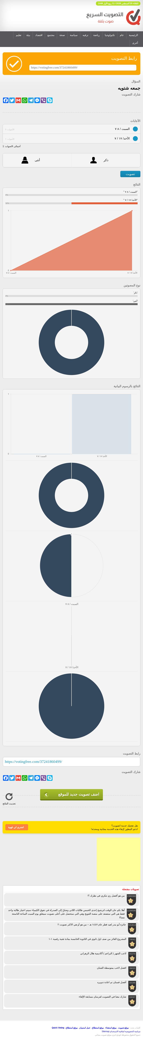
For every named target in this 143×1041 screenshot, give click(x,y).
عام (122, 35)
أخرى (135, 43)
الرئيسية (133, 35)
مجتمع (50, 35)
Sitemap (106, 1031)
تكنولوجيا (110, 35)
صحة (62, 35)
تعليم (18, 35)
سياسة (74, 35)
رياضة (96, 35)
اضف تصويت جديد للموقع (78, 794)
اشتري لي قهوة (16, 827)
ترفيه (85, 35)
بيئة (28, 35)
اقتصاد (38, 35)
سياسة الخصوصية (132, 1031)
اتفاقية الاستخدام (117, 1031)
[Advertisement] (118, 859)
